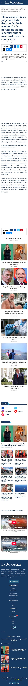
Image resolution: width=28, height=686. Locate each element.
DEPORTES (13, 626)
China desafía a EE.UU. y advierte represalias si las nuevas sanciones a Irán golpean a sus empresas (20, 462)
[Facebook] (10, 683)
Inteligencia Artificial (13, 595)
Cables (2, 42)
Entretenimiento (13, 593)
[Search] (26, 2)
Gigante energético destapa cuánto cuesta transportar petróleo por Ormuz (20, 495)
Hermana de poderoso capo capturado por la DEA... (14, 263)
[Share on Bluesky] (7, 49)
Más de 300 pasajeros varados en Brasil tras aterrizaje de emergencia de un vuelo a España (7, 479)
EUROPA (13, 618)
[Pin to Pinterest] (21, 46)
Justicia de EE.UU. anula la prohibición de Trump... (14, 363)
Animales (13, 602)
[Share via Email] (10, 49)
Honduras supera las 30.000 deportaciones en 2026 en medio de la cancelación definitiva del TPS (20, 479)
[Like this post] (11, 46)
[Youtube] (18, 683)
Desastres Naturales (13, 600)
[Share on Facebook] (15, 46)
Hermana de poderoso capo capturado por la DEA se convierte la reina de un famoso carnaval (12, 445)
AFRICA (13, 623)
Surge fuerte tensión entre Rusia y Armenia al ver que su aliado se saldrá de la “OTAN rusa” (6, 462)
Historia (13, 588)
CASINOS (13, 628)
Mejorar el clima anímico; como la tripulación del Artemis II (14, 639)
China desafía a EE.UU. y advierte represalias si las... (18, 668)
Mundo (8, 8)
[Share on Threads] (4, 49)
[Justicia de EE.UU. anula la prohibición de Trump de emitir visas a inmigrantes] (14, 351)
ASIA (13, 621)
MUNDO (13, 611)
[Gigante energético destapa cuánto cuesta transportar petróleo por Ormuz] (21, 488)
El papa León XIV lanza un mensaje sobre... (14, 338)
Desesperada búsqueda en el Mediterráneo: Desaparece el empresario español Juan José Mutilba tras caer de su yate (7, 497)
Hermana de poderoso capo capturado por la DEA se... (18, 650)
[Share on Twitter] (18, 46)
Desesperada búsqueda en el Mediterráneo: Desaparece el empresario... (14, 313)
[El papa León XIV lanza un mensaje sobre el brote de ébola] (14, 327)
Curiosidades (13, 590)
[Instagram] (15, 683)
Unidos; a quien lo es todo (14, 636)
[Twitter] (13, 683)
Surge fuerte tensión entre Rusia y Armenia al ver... (18, 659)
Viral (13, 605)
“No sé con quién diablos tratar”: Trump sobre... (14, 387)
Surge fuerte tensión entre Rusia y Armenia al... (14, 287)
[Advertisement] (14, 106)
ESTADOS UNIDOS (13, 616)
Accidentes (13, 598)
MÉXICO (13, 614)
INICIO (2, 8)
